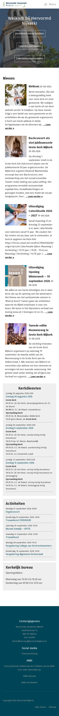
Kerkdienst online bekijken (29, 33)
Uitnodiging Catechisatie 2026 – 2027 (40, 211)
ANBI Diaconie (29, 676)
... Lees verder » (34, 196)
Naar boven (40, 707)
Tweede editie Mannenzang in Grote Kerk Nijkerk (41, 330)
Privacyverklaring (29, 653)
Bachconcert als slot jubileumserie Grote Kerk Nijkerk (41, 142)
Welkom (34, 86)
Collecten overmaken (29, 46)
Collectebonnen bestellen (29, 58)
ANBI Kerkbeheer (29, 682)
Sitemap (52, 707)
